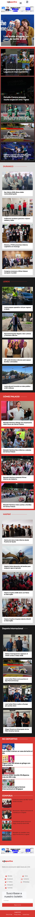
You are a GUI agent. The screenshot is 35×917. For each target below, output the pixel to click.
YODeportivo (7, 41)
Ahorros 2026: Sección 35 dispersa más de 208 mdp (15, 776)
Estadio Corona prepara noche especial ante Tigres (16, 98)
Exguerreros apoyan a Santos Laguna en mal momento (17, 70)
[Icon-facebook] (2, 871)
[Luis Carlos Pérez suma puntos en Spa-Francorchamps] (17, 132)
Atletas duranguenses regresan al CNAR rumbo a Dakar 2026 (16, 654)
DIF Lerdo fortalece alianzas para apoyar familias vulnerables (17, 360)
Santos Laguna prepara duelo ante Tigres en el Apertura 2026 (17, 118)
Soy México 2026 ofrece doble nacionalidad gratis (14, 193)
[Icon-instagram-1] (8, 871)
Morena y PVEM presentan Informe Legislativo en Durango (16, 245)
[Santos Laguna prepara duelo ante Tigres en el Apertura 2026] (17, 113)
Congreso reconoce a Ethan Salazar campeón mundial (16, 272)
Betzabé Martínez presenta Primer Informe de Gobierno (14, 478)
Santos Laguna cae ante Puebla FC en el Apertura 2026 (17, 156)
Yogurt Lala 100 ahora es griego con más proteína (16, 764)
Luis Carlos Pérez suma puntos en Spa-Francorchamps (17, 137)
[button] (20, 3)
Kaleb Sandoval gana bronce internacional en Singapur (13, 788)
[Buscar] (27, 2)
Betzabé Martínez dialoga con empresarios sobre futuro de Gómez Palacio (17, 423)
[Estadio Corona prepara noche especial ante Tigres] (17, 90)
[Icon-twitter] (5, 871)
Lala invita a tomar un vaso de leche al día (16, 37)
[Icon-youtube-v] (10, 871)
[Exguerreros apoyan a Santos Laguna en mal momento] (17, 62)
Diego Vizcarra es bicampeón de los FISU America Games (17, 730)
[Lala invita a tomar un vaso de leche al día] (17, 30)
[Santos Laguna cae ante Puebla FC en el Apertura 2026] (17, 151)
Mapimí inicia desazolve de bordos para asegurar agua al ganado (17, 567)
